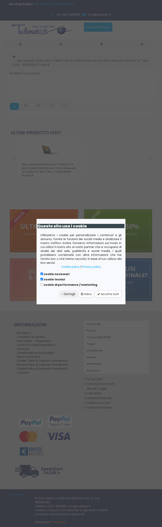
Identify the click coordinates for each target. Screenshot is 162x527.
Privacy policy (91, 267)
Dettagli (69, 294)
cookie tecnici (54, 279)
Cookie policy (70, 267)
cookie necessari (56, 274)
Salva (87, 294)
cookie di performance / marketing (70, 285)
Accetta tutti (109, 294)
